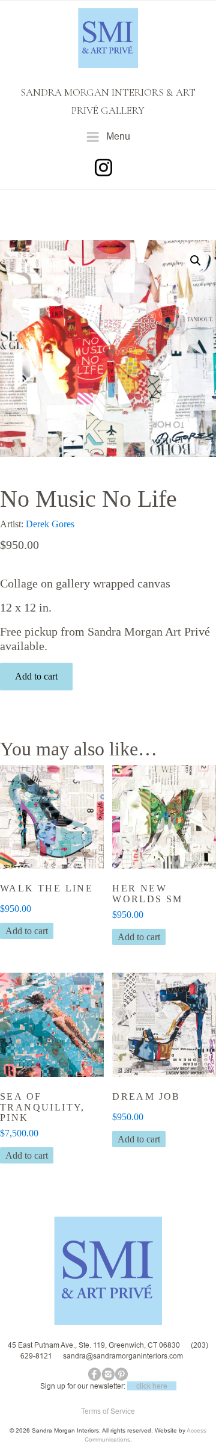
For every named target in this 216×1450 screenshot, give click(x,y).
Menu (118, 136)
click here (151, 1385)
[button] (195, 260)
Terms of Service (108, 1411)
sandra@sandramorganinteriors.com (123, 1355)
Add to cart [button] (26, 931)
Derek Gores (50, 524)
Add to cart (36, 676)
